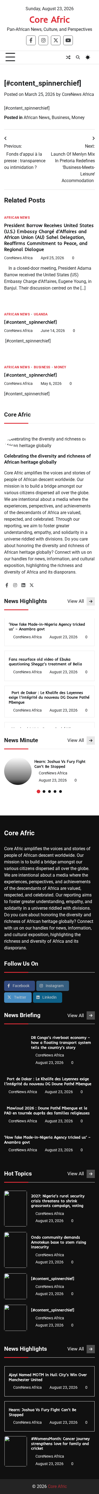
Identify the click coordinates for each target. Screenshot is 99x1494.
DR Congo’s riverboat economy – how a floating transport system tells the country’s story (61, 1042)
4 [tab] (55, 791)
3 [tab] (49, 791)
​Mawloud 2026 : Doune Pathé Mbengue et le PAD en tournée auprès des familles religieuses (47, 1110)
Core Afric (49, 19)
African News (37, 117)
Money (78, 117)
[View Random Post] (68, 57)
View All (75, 601)
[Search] (78, 57)
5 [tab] (60, 791)
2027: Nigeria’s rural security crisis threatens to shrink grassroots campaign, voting (58, 1200)
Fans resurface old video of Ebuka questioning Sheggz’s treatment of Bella (46, 661)
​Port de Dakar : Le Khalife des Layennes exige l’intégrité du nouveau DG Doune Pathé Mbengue (49, 697)
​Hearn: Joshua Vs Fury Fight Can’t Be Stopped (60, 764)
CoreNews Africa (78, 94)
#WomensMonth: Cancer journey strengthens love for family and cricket (60, 1443)
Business (60, 117)
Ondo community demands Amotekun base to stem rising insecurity (58, 1242)
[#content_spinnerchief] (31, 322)
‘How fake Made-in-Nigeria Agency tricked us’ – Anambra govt (47, 626)
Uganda (41, 314)
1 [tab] (38, 791)
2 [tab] (44, 791)
